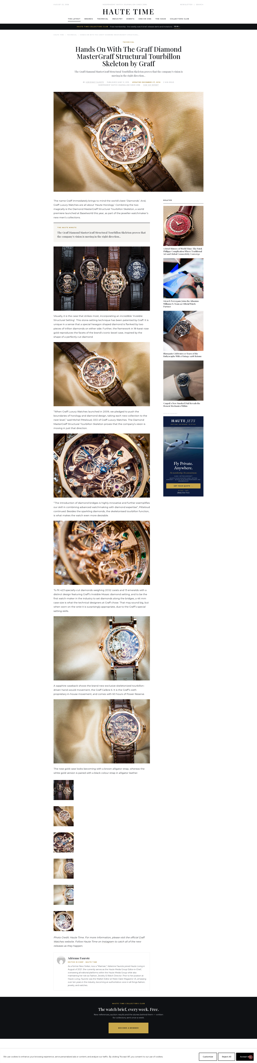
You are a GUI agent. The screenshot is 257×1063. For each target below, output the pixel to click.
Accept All (245, 1057)
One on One (145, 19)
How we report (151, 85)
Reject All (226, 1057)
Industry (117, 19)
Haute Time (59, 35)
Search (199, 4)
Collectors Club (179, 19)
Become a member (128, 1028)
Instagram (108, 941)
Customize (208, 1057)
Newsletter (186, 4)
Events (131, 19)
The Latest (74, 19)
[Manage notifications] (251, 1057)
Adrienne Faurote (95, 82)
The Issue (160, 19)
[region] (128, 1056)
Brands (89, 19)
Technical (102, 19)
